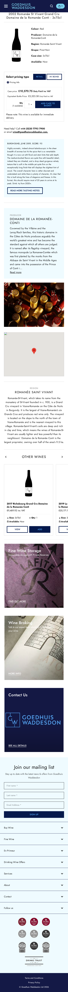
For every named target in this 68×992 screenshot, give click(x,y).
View (17, 529)
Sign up (34, 814)
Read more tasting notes (25, 190)
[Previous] (6, 457)
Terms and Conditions (34, 978)
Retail (39, 76)
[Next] (62, 457)
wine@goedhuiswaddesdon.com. (30, 132)
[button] (34, 351)
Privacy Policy (34, 983)
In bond (54, 76)
